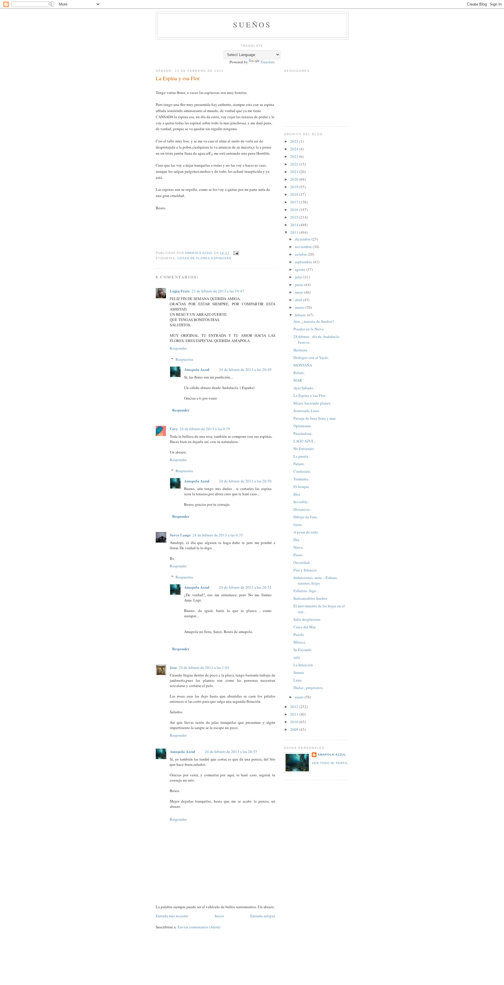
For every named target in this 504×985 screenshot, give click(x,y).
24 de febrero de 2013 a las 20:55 (231, 751)
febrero (301, 315)
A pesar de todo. (306, 532)
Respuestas (184, 359)
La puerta (300, 456)
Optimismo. (302, 425)
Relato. (299, 372)
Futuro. (299, 463)
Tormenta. (301, 479)
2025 (294, 141)
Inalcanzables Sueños (310, 598)
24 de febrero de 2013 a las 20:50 (245, 481)
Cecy (174, 428)
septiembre (304, 261)
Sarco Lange (180, 535)
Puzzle (298, 634)
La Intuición (303, 664)
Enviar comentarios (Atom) (199, 927)
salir (296, 657)
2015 (294, 217)
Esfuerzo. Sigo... (306, 590)
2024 (294, 148)
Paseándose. (302, 433)
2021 (294, 171)
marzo (300, 307)
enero (299, 697)
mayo (299, 292)
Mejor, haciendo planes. (312, 403)
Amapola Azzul (197, 369)
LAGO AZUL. (304, 441)
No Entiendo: (304, 448)
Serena (298, 672)
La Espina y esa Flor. (309, 395)
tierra (297, 524)
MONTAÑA (302, 365)
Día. (296, 539)
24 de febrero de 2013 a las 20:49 (245, 369)
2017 (294, 202)
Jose (173, 667)
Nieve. (298, 547)
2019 (294, 186)
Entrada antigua (262, 915)
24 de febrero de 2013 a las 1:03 (204, 667)
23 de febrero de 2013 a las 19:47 (218, 291)
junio (299, 284)
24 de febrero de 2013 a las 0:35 (217, 535)
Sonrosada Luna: (306, 410)
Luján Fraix (180, 291)
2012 (294, 706)
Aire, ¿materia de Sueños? (313, 321)
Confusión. (302, 471)
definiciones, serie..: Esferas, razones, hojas (315, 580)
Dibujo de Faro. (305, 516)
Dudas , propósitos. (308, 687)
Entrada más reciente (172, 915)
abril (299, 299)
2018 (294, 194)
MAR (297, 380)
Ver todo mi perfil (330, 763)
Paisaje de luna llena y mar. (314, 418)
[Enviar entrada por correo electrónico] (236, 252)
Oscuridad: (302, 562)
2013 (294, 232)
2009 (294, 729)
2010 (294, 721)
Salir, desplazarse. (307, 619)
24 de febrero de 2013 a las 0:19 (205, 428)
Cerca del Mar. (304, 627)
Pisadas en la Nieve (308, 329)
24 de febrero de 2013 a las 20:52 (245, 587)
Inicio (219, 915)
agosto (300, 269)
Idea (296, 494)
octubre (301, 254)
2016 (294, 209)
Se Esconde (302, 649)
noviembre (304, 246)
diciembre (303, 239)
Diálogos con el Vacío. (311, 357)
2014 (294, 224)
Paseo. (298, 554)
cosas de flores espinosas (204, 258)
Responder (178, 348)
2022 (294, 164)
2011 (294, 714)
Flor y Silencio (305, 570)
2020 (294, 179)
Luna (297, 680)
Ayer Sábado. (303, 387)
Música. (299, 642)
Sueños (252, 24)
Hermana (300, 350)
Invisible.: (301, 501)
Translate (267, 61)
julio (299, 277)
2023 (294, 156)
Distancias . (302, 509)
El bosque (301, 486)
